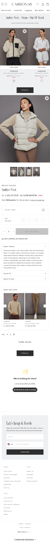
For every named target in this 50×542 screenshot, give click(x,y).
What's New (8, 471)
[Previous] (5, 306)
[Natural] (14, 81)
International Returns (12, 481)
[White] (41, 81)
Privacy (28, 524)
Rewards (30, 474)
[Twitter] (11, 334)
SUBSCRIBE (25, 452)
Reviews (30, 478)
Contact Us (8, 501)
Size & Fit (7, 273)
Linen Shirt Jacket (42, 73)
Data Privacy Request (12, 504)
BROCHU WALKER (9, 185)
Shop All (7, 488)
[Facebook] (7, 334)
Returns (7, 478)
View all (25, 90)
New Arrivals (6, 10)
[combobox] (10, 444)
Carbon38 (18, 10)
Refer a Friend (32, 481)
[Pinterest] (14, 334)
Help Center (8, 498)
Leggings (28, 10)
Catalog (7, 508)
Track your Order (10, 474)
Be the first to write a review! (25, 390)
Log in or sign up (37, 200)
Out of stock (32, 231)
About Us (30, 471)
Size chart (8, 220)
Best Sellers (39, 10)
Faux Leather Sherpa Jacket (13, 73)
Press (6, 514)
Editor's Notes (9, 246)
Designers (7, 484)
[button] (25, 539)
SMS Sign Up (8, 511)
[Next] (45, 306)
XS (23, 220)
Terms (21, 524)
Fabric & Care (9, 279)
